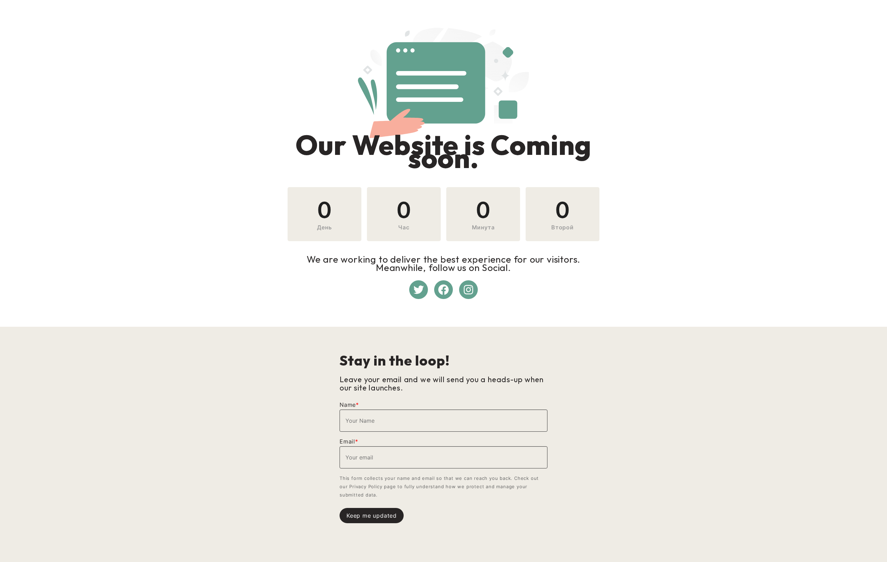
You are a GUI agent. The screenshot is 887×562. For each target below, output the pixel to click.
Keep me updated (371, 515)
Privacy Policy (365, 486)
